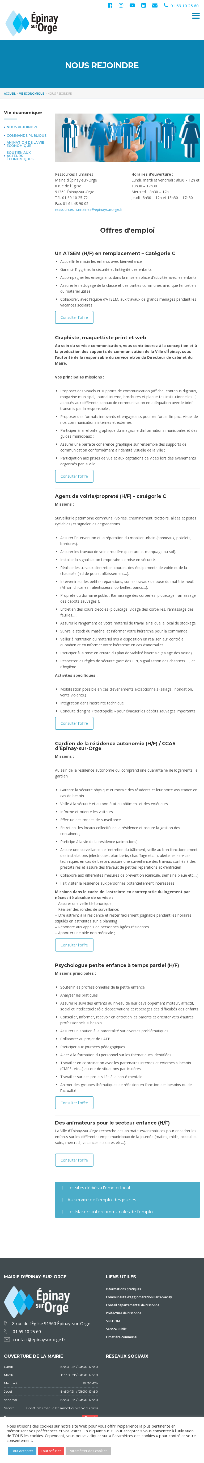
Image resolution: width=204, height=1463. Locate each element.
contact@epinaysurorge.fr (39, 1340)
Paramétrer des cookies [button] (88, 1450)
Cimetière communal (121, 1337)
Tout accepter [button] (22, 1450)
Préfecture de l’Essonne (123, 1313)
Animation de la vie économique (25, 144)
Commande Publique (26, 135)
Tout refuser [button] (51, 1450)
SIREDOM (113, 1321)
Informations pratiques (123, 1289)
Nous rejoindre (22, 127)
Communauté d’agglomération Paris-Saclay (139, 1297)
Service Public (116, 1329)
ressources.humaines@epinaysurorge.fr (89, 209)
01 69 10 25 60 (185, 5)
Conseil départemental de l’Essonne (132, 1305)
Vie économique (23, 112)
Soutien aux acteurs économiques (20, 156)
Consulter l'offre (74, 317)
